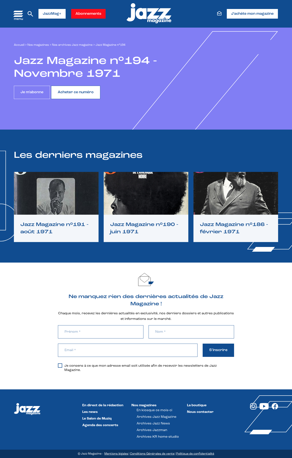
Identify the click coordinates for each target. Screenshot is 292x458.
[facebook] (275, 408)
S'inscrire (218, 350)
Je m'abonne (32, 92)
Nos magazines (143, 405)
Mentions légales (116, 453)
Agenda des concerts (100, 425)
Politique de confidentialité (195, 453)
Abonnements (88, 14)
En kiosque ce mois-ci (154, 410)
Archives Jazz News (153, 423)
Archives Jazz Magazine (156, 417)
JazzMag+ (52, 14)
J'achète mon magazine (252, 14)
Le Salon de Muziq (97, 418)
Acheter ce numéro (76, 92)
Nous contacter (200, 412)
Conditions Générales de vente (152, 453)
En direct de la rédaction (102, 405)
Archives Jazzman (152, 430)
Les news (90, 412)
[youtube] (264, 408)
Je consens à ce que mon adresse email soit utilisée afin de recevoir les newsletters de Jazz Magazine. (140, 368)
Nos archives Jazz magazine (72, 45)
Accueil (19, 45)
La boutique (196, 405)
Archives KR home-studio (158, 437)
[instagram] (253, 408)
